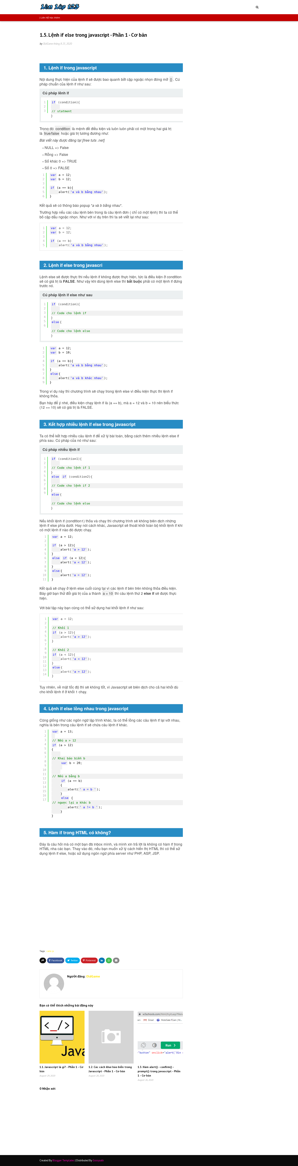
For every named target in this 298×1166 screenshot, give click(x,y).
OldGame (48, 43)
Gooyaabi (98, 1160)
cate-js (50, 951)
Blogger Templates (63, 1160)
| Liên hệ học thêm (50, 17)
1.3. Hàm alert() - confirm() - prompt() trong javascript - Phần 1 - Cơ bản (159, 1071)
